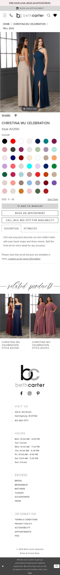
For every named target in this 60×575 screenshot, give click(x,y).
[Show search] (49, 15)
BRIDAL (18, 480)
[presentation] (15, 316)
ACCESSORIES (22, 496)
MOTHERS (20, 488)
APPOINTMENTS (23, 531)
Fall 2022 (8, 28)
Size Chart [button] (53, 199)
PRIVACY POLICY (23, 523)
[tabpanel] (30, 72)
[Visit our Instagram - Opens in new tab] (29, 393)
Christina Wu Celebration (29, 24)
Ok (56, 566)
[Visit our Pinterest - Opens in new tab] (38, 393)
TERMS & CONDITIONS (26, 519)
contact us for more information (24, 258)
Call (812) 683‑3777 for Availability (30, 220)
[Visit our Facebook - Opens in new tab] (21, 393)
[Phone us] (11, 15)
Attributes (30, 228)
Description (11, 228)
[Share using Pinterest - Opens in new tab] (16, 115)
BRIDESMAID (21, 484)
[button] (5, 15)
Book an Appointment (30, 213)
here (30, 572)
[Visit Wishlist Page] (55, 15)
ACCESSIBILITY (22, 527)
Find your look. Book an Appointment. (30, 2)
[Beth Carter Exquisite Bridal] (30, 15)
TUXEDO (19, 492)
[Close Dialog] (3, 566)
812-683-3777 (21, 420)
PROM (18, 501)
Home (6, 24)
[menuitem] (5, 15)
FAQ (17, 535)
